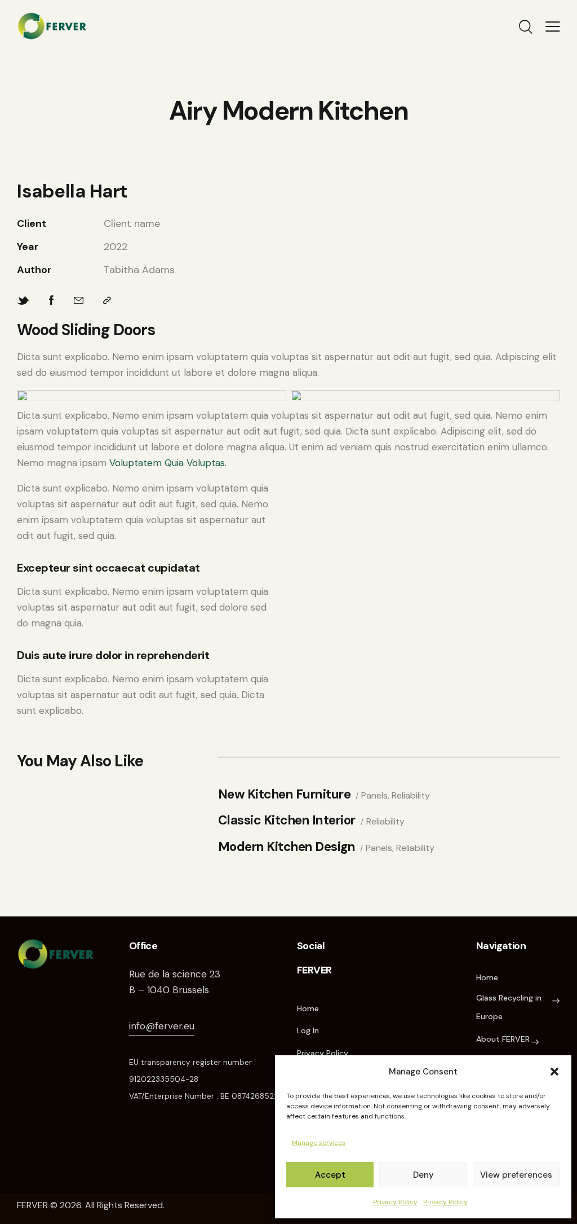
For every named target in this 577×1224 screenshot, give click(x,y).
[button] (554, 1071)
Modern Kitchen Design (287, 847)
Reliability (411, 795)
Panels (374, 795)
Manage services (318, 1142)
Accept (330, 1175)
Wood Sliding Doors (86, 330)
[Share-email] (78, 300)
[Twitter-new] (23, 300)
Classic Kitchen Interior (287, 821)
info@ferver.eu (161, 1026)
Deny (423, 1175)
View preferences (516, 1175)
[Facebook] (51, 300)
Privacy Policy (395, 1202)
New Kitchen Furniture (284, 795)
